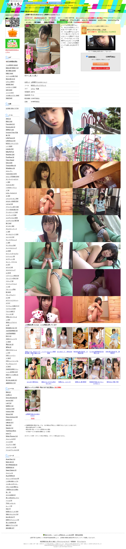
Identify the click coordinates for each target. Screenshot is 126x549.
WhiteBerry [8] (10, 168)
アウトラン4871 (75, 20)
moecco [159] (10, 409)
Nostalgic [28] (10, 154)
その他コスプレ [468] (12, 95)
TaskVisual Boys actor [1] (11, 432)
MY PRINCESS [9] (11, 465)
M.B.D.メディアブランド (38, 85)
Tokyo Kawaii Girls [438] (10, 161)
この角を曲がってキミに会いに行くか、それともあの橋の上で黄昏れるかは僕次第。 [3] (12, 486)
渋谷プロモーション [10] (11, 351)
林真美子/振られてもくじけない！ (96, 382)
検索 (86, 11)
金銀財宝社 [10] (11, 383)
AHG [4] (8, 119)
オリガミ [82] (10, 226)
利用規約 (73, 541)
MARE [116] (9, 406)
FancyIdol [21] (10, 124)
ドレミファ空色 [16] (12, 278)
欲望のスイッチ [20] (12, 511)
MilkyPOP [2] (10, 152)
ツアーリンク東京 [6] (12, 276)
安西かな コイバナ (64, 382)
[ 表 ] (30, 75)
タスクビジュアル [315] (11, 271)
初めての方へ (51, 8)
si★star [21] (9, 422)
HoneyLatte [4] (10, 127)
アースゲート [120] (12, 212)
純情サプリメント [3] (12, 520)
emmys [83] (9, 400)
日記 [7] (8, 509)
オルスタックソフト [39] (11, 230)
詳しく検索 (117, 11)
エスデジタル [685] (12, 218)
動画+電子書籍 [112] (12, 68)
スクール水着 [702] (12, 76)
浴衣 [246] (9, 90)
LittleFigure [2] (10, 138)
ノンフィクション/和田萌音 (49, 352)
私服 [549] (9, 98)
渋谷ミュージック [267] (11, 356)
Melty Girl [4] (10, 462)
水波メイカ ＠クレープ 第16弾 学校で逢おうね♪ (33, 353)
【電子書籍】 (37, 22)
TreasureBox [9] (11, 165)
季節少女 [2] (9, 344)
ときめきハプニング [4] (11, 188)
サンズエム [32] (11, 245)
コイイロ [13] (10, 237)
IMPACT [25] (10, 130)
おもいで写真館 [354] (12, 176)
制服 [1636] (9, 73)
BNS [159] (9, 121)
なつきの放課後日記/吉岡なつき (96, 352)
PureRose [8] (10, 157)
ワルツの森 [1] (10, 311)
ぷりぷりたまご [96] (12, 198)
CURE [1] (9, 395)
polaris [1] (9, 420)
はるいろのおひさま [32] (11, 194)
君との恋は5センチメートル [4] (12, 499)
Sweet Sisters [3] (11, 470)
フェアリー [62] (11, 444)
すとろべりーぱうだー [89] (12, 180)
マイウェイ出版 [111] (12, 306)
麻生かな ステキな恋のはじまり (49, 382)
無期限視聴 (92, 57)
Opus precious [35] (12, 417)
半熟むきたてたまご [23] (11, 318)
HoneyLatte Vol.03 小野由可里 (81, 352)
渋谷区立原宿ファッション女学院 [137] (12, 370)
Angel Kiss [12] (10, 459)
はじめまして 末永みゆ (64, 352)
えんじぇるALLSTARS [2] (10, 474)
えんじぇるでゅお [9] (12, 478)
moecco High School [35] (10, 412)
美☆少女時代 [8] (11, 522)
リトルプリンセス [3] (12, 450)
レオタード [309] (11, 87)
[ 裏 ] (35, 75)
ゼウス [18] (9, 267)
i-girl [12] (8, 403)
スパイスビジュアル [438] (11, 249)
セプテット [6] (10, 259)
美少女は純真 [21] (11, 380)
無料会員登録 (75, 8)
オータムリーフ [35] (12, 234)
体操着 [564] (10, 84)
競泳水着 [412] (10, 79)
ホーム (7, 11)
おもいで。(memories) (89, 20)
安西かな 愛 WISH (80, 382)
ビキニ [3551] (10, 82)
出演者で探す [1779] (12, 108)
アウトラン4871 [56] (12, 207)
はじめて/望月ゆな (32, 382)
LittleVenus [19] (10, 141)
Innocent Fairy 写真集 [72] (12, 133)
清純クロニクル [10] (12, 514)
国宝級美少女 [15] (11, 328)
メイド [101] (10, 93)
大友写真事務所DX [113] (11, 334)
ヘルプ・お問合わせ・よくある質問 (64, 535)
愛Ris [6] (8, 347)
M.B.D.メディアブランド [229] (12, 144)
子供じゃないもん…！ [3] (11, 504)
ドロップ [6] (9, 281)
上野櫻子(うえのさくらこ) (39, 82)
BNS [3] (8, 392)
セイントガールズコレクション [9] (12, 255)
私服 (37, 89)
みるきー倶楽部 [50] (12, 201)
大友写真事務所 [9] (12, 331)
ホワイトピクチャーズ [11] (12, 301)
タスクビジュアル (113, 20)
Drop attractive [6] (11, 398)
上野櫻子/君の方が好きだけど (32, 414)
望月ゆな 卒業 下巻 (113, 382)
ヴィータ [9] (9, 314)
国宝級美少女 (64, 20)
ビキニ (33, 89)
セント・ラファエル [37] (11, 263)
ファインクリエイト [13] (11, 285)
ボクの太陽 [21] (11, 495)
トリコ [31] (9, 442)
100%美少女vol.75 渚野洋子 (113, 352)
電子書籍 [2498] (11, 71)
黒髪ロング (14, 11)
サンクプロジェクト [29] (11, 241)
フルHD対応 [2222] (12, 65)
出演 (27, 82)
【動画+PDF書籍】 (49, 22)
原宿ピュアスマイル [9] (11, 323)
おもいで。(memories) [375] (11, 172)
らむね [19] (9, 204)
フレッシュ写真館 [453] (11, 290)
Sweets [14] (9, 428)
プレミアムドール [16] (11, 296)
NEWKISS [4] (10, 467)
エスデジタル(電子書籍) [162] (12, 222)
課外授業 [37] (10, 528)
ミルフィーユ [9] (11, 447)
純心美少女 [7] (10, 517)
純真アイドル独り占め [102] (12, 376)
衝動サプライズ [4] (12, 525)
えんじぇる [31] (11, 439)
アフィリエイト (81, 541)
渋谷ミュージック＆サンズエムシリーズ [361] (12, 363)
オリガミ (29, 22)
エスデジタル (102, 20)
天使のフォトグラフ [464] (11, 340)
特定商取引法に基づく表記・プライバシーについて (54, 541)
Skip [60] (8, 425)
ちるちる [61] (10, 185)
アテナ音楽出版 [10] (12, 209)
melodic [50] (9, 149)
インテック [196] (11, 215)
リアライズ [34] (11, 309)
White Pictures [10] (12, 436)
